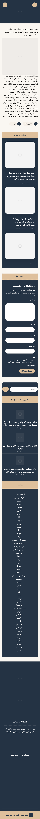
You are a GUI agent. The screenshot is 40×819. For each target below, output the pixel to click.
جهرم (19, 533)
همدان (19, 650)
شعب (27, 228)
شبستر (18, 582)
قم (19, 592)
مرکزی (19, 637)
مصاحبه (18, 228)
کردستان (13, 124)
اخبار (31, 228)
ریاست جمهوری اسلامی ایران (19, 791)
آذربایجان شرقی (19, 494)
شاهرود (19, 579)
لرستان (19, 628)
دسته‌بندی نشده (28, 183)
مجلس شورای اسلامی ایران (18, 793)
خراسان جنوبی (19, 543)
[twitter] (15, 763)
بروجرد (19, 520)
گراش (19, 611)
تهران (19, 530)
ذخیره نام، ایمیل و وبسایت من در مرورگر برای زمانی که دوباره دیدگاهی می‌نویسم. (21, 362)
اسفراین (19, 504)
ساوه (19, 563)
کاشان (19, 595)
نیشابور (19, 644)
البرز (19, 511)
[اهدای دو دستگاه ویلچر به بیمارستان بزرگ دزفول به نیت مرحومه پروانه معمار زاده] (20, 414)
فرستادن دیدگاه (26, 371)
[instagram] (24, 763)
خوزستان (19, 553)
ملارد (19, 641)
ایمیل (32, 335)
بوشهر (19, 527)
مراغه (19, 634)
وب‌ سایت (31, 346)
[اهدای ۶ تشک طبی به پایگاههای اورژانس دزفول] (20, 437)
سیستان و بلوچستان (19, 576)
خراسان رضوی (18, 546)
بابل (19, 517)
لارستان (19, 624)
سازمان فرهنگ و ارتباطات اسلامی (18, 801)
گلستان (19, 615)
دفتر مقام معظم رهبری (18, 782)
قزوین (19, 589)
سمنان (18, 569)
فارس (19, 585)
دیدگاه (32, 300)
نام (33, 325)
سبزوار (19, 566)
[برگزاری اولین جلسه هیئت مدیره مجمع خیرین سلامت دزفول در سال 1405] (20, 460)
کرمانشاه (18, 605)
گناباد (19, 618)
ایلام (18, 514)
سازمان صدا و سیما (18, 796)
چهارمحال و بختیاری (19, 540)
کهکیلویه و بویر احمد (19, 608)
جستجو (5, 389)
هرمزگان (19, 647)
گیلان (19, 621)
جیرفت (19, 537)
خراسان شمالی (19, 550)
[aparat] (20, 763)
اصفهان (19, 507)
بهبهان (19, 524)
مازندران (19, 631)
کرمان (19, 602)
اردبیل (19, 501)
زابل (18, 559)
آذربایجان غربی (19, 498)
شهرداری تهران (18, 799)
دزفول (19, 556)
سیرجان (19, 572)
